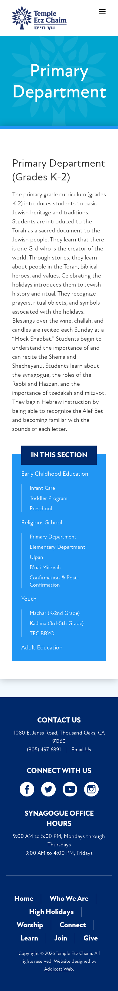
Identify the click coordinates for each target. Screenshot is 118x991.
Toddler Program (48, 498)
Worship (30, 925)
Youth (29, 599)
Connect (73, 925)
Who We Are (69, 898)
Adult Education (42, 647)
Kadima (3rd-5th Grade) (57, 623)
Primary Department (53, 536)
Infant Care (42, 488)
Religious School (41, 522)
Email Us (81, 749)
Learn (29, 938)
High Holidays (51, 911)
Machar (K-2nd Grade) (55, 613)
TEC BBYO (42, 633)
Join (60, 938)
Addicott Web (58, 969)
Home (23, 898)
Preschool (41, 508)
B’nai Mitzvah (45, 567)
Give (91, 938)
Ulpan (36, 557)
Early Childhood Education (54, 473)
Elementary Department (57, 547)
